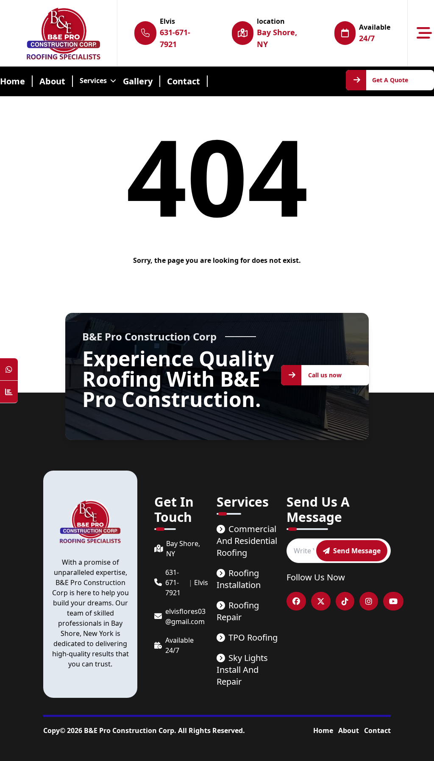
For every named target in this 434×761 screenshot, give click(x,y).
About (348, 730)
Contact (377, 730)
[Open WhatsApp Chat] (9, 369)
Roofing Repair (238, 611)
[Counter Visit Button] (9, 392)
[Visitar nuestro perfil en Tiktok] (345, 601)
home (12, 81)
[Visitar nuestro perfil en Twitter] (321, 601)
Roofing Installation (239, 579)
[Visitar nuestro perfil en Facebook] (296, 601)
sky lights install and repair (242, 669)
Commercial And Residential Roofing (247, 540)
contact (183, 81)
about (52, 81)
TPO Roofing (253, 637)
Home (323, 730)
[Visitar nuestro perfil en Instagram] (368, 601)
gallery (138, 81)
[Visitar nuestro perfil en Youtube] (393, 601)
